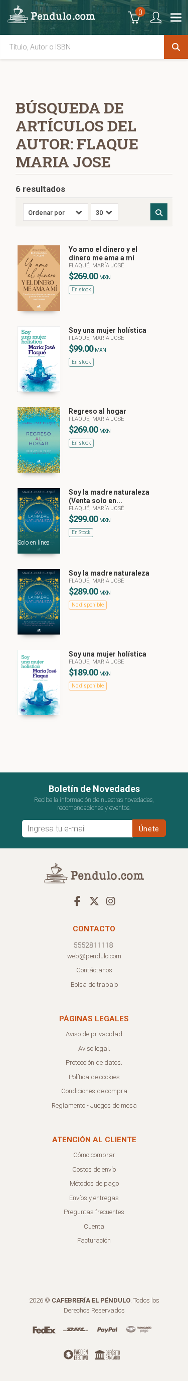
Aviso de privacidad (94, 1034)
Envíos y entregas (94, 1198)
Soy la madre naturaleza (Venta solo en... (109, 496)
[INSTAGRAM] (110, 900)
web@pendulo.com (94, 956)
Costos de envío (94, 1169)
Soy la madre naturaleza (109, 573)
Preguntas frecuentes (94, 1212)
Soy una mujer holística (107, 330)
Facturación (94, 1240)
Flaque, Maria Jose (96, 419)
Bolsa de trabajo (94, 984)
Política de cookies (94, 1077)
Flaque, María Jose (96, 338)
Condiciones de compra (94, 1091)
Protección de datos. (94, 1062)
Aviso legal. (94, 1048)
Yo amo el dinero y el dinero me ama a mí (103, 253)
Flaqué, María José (96, 265)
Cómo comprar (94, 1155)
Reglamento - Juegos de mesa (94, 1105)
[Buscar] (176, 47)
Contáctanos (94, 970)
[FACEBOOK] (77, 900)
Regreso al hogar (97, 411)
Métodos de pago (94, 1183)
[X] (94, 900)
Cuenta (94, 1226)
